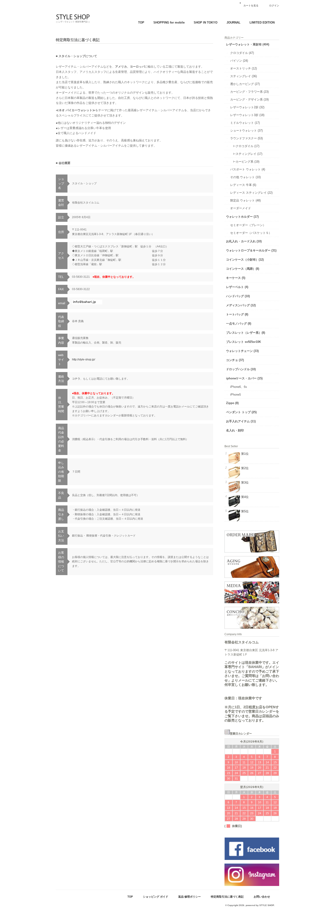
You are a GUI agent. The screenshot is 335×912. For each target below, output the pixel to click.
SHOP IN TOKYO (205, 22)
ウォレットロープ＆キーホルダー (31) (251, 250)
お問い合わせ (262, 896)
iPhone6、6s (238, 387)
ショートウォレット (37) (246, 130)
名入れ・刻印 (235, 430)
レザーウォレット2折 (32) (247, 107)
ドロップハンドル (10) (241, 369)
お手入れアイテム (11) (241, 421)
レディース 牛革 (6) (243, 185)
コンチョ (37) (235, 360)
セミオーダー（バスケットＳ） (251, 233)
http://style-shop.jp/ (83, 359)
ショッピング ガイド (155, 896)
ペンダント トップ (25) (241, 412)
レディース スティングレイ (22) (251, 192)
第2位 (245, 468)
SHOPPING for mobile (169, 22)
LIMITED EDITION (262, 22)
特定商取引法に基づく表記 (227, 896)
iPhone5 (235, 394)
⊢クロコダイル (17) (246, 146)
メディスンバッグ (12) (241, 305)
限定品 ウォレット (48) (245, 200)
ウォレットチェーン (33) (242, 351)
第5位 (245, 511)
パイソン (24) (239, 60)
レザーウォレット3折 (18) (247, 115)
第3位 (245, 482)
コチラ (76, 378)
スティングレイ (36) (243, 76)
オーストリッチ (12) (243, 68)
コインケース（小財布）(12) (245, 259)
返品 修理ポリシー (189, 896)
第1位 (245, 453)
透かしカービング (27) (245, 84)
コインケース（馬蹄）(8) (242, 268)
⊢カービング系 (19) (244, 161)
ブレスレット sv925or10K (243, 342)
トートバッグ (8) (237, 314)
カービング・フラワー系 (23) (249, 91)
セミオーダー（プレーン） (248, 225)
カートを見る (249, 4)
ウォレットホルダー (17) (242, 216)
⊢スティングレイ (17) (247, 154)
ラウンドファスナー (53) (246, 138)
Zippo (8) (232, 403)
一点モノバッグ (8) (238, 323)
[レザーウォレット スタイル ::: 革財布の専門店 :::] (73, 22)
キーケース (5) (235, 278)
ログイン (274, 5)
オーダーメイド (240, 208)
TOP (141, 22)
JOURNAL (233, 22)
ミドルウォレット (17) (245, 122)
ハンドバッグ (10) (238, 296)
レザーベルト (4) (237, 287)
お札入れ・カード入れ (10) (244, 241)
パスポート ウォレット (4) (247, 169)
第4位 (245, 497)
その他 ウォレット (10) (245, 177)
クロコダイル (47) (242, 53)
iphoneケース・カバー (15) (244, 378)
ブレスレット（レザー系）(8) (245, 332)
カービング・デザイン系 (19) (249, 99)
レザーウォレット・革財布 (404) (247, 44)
